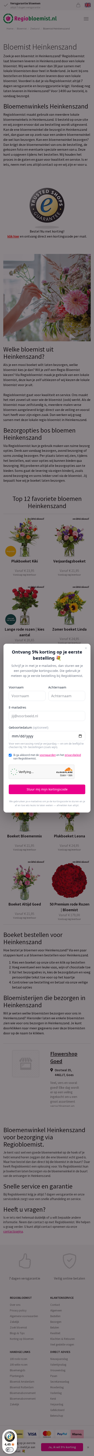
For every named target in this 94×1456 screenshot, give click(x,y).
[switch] (10, 1449)
